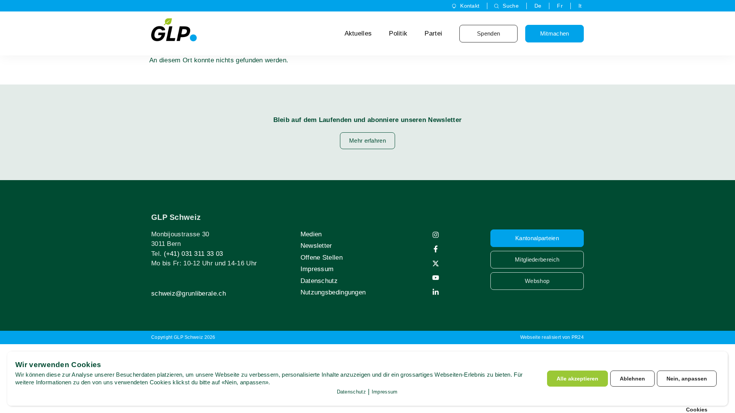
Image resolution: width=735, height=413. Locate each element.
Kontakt (469, 6)
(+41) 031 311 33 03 (193, 253)
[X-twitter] (435, 263)
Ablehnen (632, 379)
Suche (511, 6)
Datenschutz (319, 281)
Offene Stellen (322, 257)
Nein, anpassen (686, 379)
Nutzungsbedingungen (333, 292)
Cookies (696, 409)
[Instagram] (435, 234)
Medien (311, 234)
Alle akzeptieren (577, 379)
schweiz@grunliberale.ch (188, 293)
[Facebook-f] (435, 249)
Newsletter (316, 245)
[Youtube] (435, 277)
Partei (433, 33)
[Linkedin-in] (435, 292)
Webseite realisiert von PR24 (552, 337)
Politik (398, 33)
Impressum (317, 269)
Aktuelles (358, 33)
